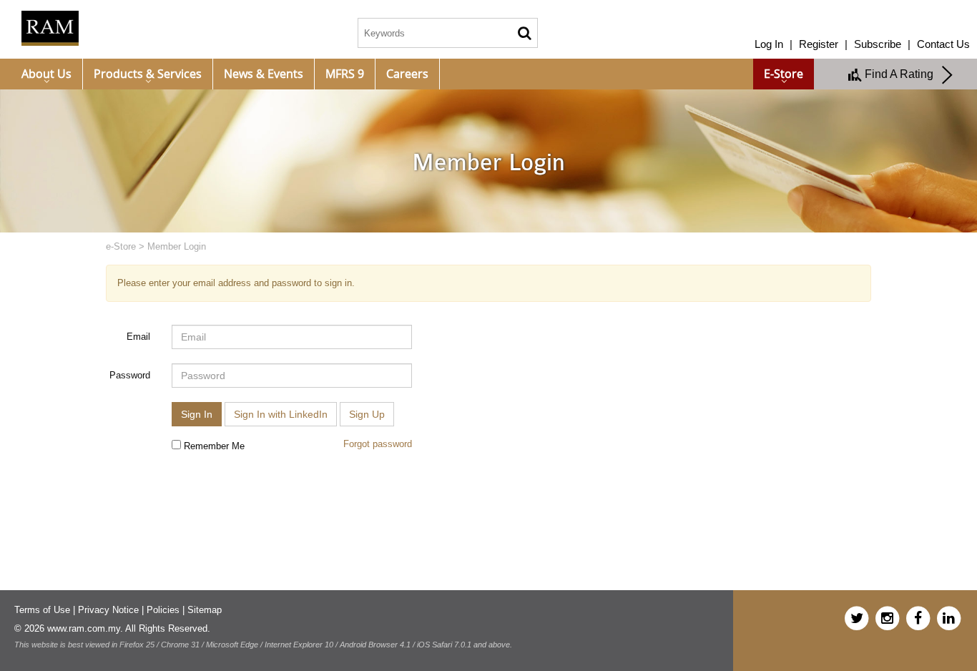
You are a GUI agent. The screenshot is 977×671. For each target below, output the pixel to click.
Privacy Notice (108, 609)
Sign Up (367, 414)
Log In (769, 44)
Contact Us (943, 44)
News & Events (263, 74)
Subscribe (877, 44)
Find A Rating (902, 74)
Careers (407, 74)
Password (129, 375)
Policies (163, 609)
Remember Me (213, 446)
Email (138, 336)
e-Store (783, 74)
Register (818, 44)
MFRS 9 (344, 74)
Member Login (176, 246)
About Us (46, 74)
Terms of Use (42, 609)
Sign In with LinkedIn (281, 414)
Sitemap (204, 609)
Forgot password (377, 444)
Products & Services (148, 74)
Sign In (196, 414)
